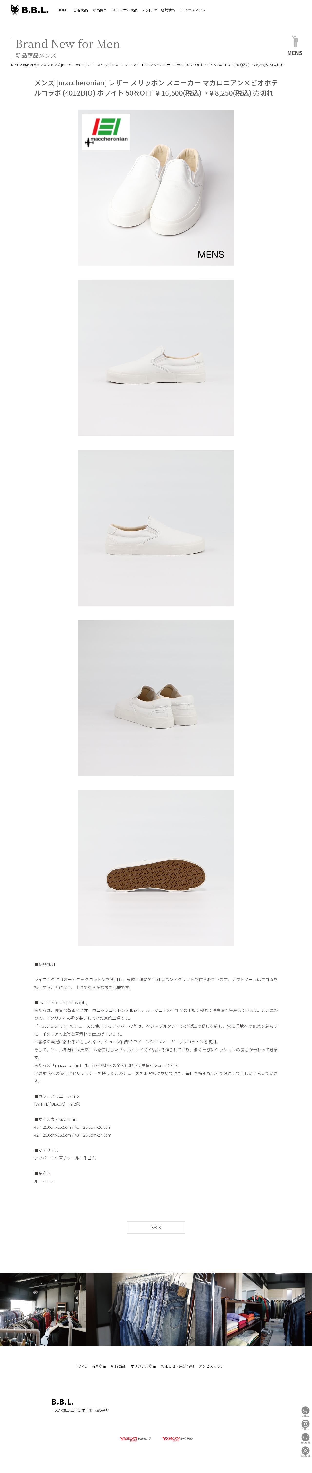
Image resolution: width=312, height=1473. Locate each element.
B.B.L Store (305, 1411)
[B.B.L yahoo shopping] (135, 1442)
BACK (156, 1227)
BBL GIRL (305, 1451)
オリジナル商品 (125, 9)
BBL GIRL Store (305, 1438)
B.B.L (29, 9)
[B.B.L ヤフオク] (176, 1442)
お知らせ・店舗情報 (159, 9)
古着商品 (80, 9)
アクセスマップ (193, 9)
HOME (62, 9)
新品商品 (100, 9)
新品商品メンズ (35, 64)
